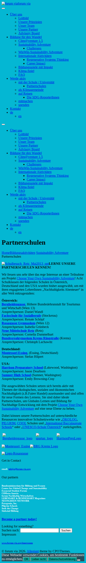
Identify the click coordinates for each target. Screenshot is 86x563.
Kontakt (15, 108)
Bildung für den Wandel (26, 37)
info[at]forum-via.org (20, 469)
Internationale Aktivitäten (35, 56)
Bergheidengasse (13, 304)
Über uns (16, 14)
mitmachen (25, 101)
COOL (21, 423)
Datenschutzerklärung (62, 559)
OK (26, 559)
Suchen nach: (10, 530)
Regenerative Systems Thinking (48, 59)
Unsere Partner (28, 29)
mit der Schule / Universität (36, 82)
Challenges (34, 48)
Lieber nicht (39, 559)
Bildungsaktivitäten (22, 252)
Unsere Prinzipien (30, 22)
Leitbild (23, 18)
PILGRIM (8, 423)
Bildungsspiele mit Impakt (35, 67)
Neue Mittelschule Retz (18, 330)
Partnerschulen (36, 86)
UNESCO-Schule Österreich (42, 427)
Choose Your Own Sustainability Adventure (46, 278)
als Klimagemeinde (31, 90)
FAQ (21, 74)
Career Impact (36, 63)
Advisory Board (29, 33)
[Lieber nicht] (78, 560)
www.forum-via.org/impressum (17, 543)
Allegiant (33, 551)
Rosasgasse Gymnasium (18, 323)
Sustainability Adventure (34, 44)
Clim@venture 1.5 (30, 41)
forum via (24, 3)
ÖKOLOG (69, 419)
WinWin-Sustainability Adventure (40, 52)
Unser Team (26, 25)
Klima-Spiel (26, 71)
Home (6, 252)
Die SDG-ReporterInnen (43, 97)
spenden (23, 105)
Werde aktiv (18, 78)
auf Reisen (25, 93)
